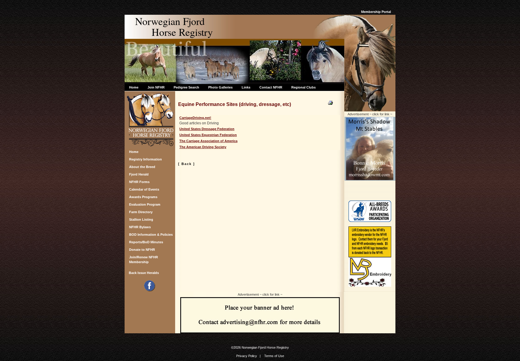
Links (246, 87)
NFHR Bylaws (140, 227)
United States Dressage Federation (206, 129)
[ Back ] (186, 164)
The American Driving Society (202, 147)
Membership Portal (376, 12)
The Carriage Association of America (208, 141)
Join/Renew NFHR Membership (143, 258)
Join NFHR (156, 87)
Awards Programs (143, 197)
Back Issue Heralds (144, 273)
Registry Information (145, 159)
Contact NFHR (270, 87)
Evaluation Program (144, 204)
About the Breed (142, 167)
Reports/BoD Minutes (146, 242)
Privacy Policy (246, 356)
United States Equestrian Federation (208, 135)
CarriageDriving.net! (195, 118)
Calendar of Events (144, 189)
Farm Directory (141, 212)
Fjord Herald (139, 174)
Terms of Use (274, 356)
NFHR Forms (139, 182)
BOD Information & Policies (151, 234)
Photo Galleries (220, 87)
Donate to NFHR (142, 249)
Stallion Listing (141, 219)
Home (133, 87)
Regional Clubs (303, 87)
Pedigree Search (186, 87)
